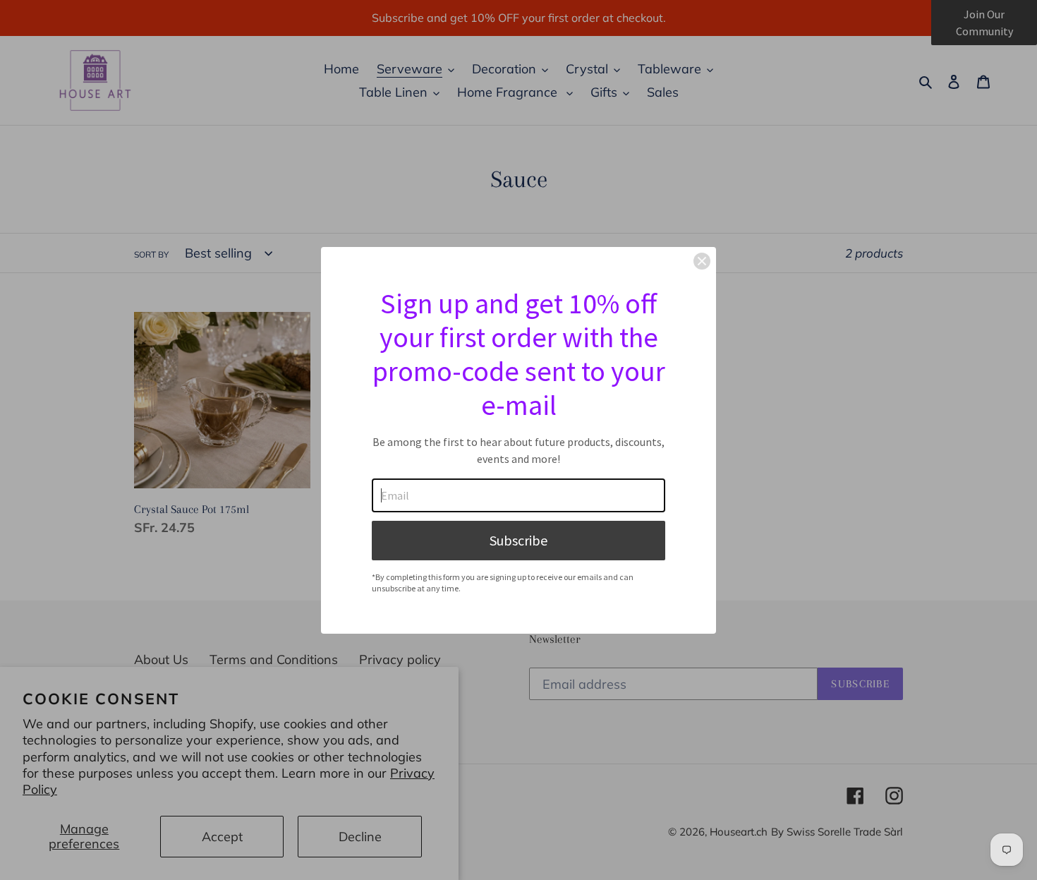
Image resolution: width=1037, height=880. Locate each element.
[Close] (701, 261)
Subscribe (518, 540)
